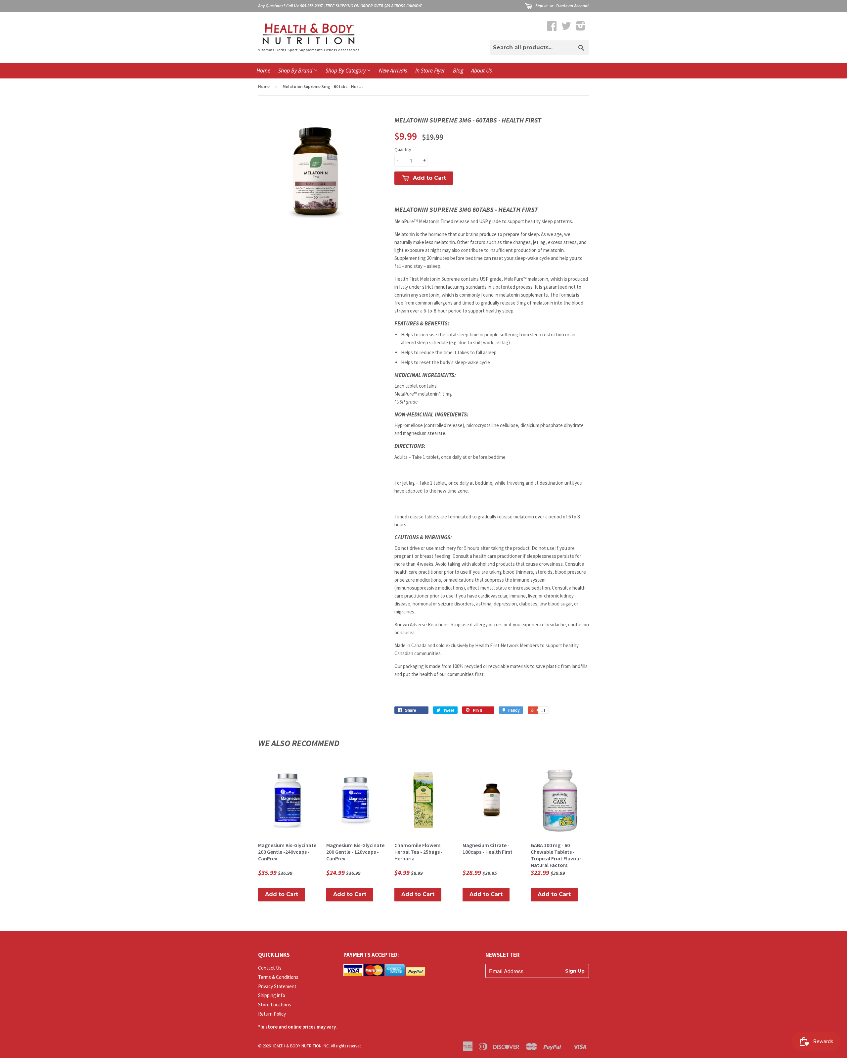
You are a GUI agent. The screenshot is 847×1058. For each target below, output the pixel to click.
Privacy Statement (277, 986)
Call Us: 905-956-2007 (304, 6)
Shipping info (271, 995)
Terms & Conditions (278, 977)
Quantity (402, 149)
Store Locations (274, 1004)
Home (263, 70)
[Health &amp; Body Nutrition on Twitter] (566, 28)
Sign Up (575, 971)
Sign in (541, 6)
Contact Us (270, 968)
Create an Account (572, 6)
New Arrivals (393, 70)
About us (481, 70)
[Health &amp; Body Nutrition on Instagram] (580, 28)
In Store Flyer (430, 70)
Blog (458, 70)
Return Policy (272, 1014)
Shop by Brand (296, 70)
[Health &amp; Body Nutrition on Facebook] (552, 28)
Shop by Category (346, 70)
